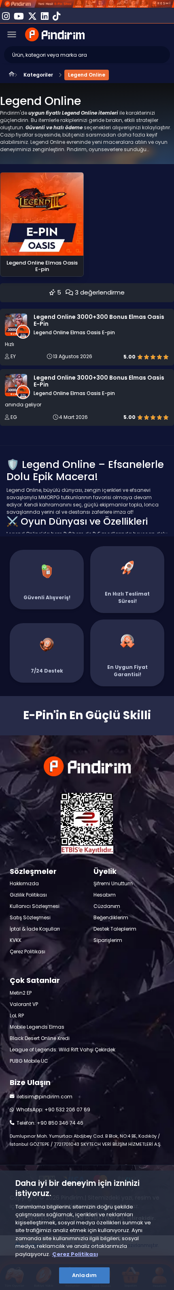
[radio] (140, 356)
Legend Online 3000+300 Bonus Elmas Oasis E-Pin (99, 320)
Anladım (84, 1275)
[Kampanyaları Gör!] (87, 4)
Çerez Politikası (75, 1254)
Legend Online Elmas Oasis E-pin (74, 332)
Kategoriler (38, 74)
